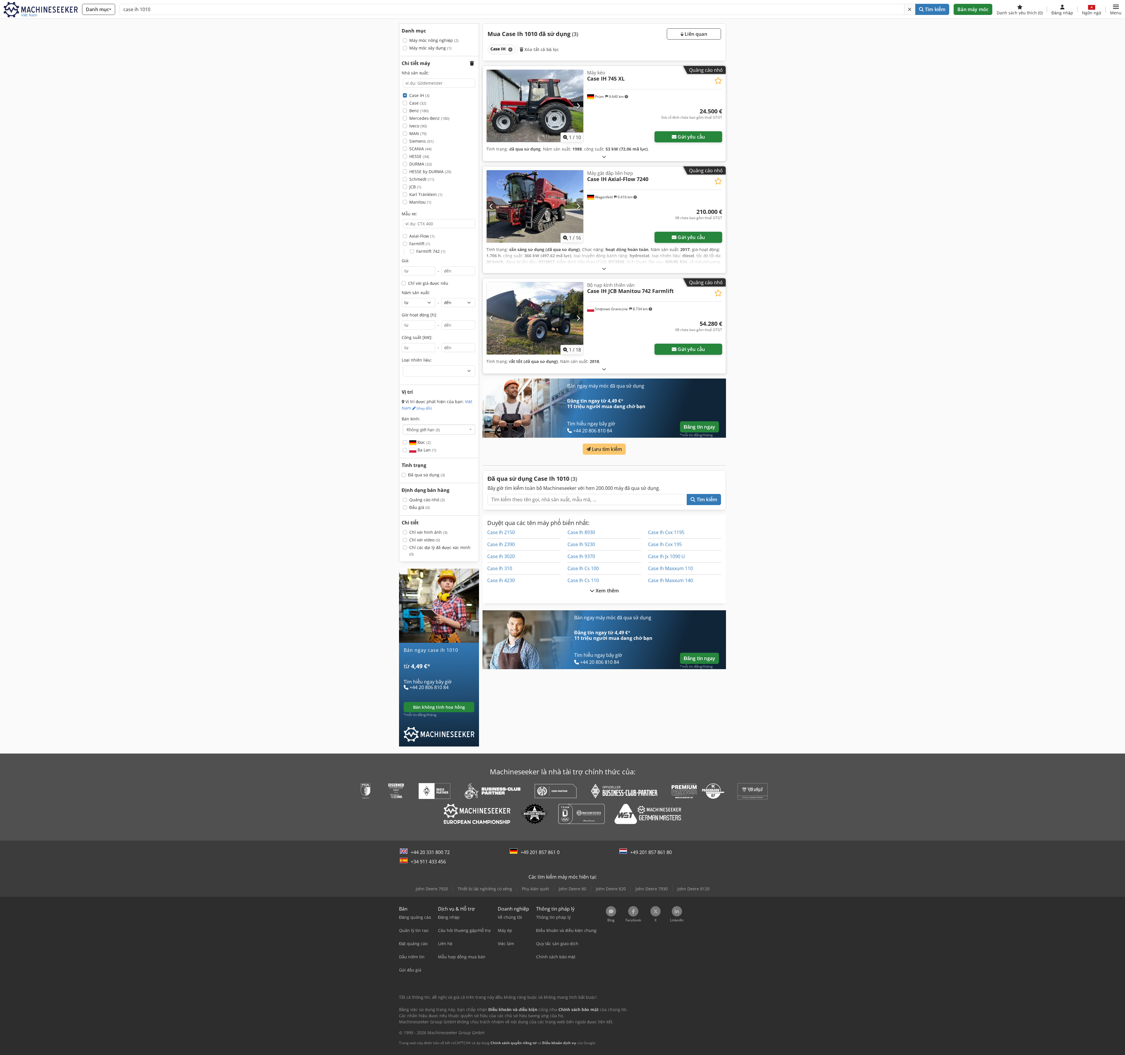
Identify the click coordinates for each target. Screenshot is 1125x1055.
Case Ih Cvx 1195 (666, 532)
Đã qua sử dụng (426, 475)
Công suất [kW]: (417, 337)
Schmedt (421, 179)
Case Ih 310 (499, 568)
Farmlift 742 (430, 251)
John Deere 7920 (432, 889)
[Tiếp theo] (578, 106)
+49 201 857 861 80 (651, 852)
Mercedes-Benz (429, 118)
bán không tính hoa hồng (439, 707)
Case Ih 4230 (501, 580)
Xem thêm (606, 590)
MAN (418, 133)
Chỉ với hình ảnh (428, 532)
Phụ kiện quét (535, 889)
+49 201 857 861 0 (540, 852)
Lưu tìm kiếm (606, 449)
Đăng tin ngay (699, 427)
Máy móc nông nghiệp (433, 40)
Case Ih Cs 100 (583, 568)
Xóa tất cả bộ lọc (541, 49)
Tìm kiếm (934, 9)
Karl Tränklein (425, 194)
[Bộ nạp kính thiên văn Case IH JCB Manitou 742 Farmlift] (535, 318)
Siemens (421, 141)
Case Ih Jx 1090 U (666, 556)
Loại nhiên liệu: (417, 360)
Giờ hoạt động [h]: (419, 315)
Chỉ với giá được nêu (428, 283)
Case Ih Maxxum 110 (670, 568)
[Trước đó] (491, 106)
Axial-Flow (421, 236)
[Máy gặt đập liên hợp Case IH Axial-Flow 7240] (535, 206)
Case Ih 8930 (581, 532)
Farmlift (419, 243)
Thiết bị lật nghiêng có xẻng (485, 889)
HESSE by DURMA (430, 171)
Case (417, 103)
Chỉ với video (424, 540)
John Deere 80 (572, 889)
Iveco (418, 126)
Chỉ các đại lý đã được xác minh (440, 551)
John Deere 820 (611, 889)
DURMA (420, 164)
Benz (419, 110)
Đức (423, 442)
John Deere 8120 (693, 889)
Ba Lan (426, 450)
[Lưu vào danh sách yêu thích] (718, 81)
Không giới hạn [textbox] (423, 429)
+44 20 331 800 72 (430, 852)
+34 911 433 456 (428, 861)
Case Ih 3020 (501, 556)
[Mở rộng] (604, 156)
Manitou (420, 202)
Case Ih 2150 (501, 532)
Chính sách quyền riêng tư (513, 1042)
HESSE (419, 156)
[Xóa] (909, 9)
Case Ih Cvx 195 (665, 544)
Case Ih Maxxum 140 (670, 580)
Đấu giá (419, 507)
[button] (1115, 9)
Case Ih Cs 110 (583, 580)
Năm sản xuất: (416, 292)
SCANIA (420, 148)
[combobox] (439, 429)
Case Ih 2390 (501, 544)
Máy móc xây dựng (430, 48)
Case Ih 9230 (581, 544)
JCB (415, 187)
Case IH (419, 95)
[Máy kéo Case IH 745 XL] (535, 106)
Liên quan (695, 34)
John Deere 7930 (651, 889)
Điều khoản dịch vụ (559, 1042)
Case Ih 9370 (581, 556)
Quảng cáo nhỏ (427, 499)
